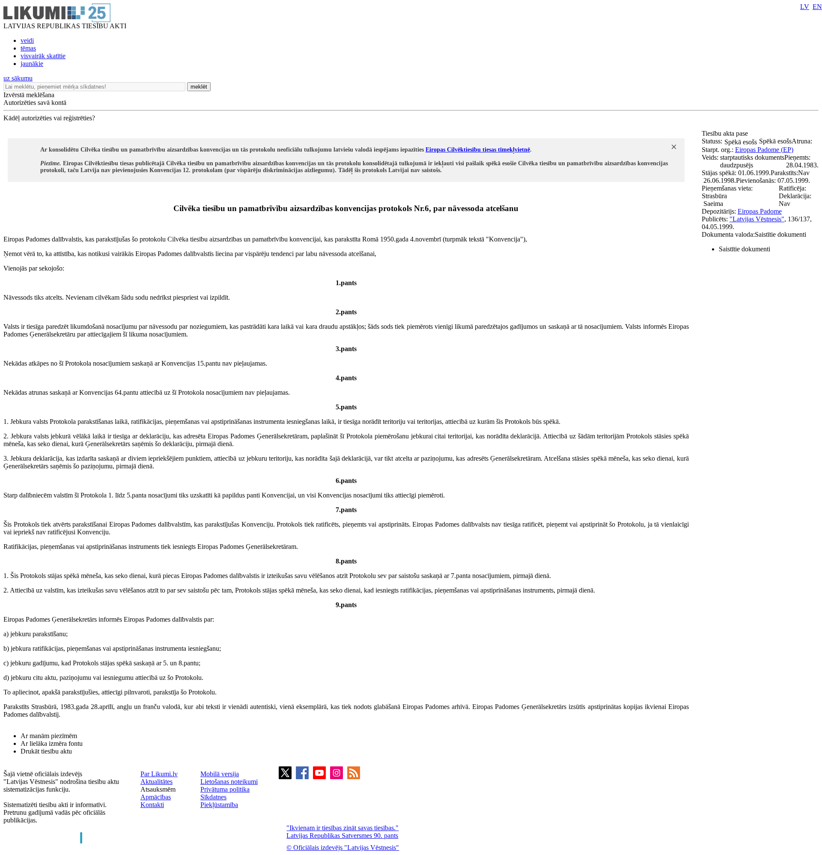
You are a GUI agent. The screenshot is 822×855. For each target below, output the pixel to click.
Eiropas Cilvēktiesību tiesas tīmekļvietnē (478, 149)
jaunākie (32, 63)
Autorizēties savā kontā (34, 102)
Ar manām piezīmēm (49, 735)
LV (804, 6)
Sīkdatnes (213, 797)
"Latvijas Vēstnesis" (757, 219)
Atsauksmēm (158, 789)
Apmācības (155, 797)
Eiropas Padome (760, 211)
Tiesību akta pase (726, 133)
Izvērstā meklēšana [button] (28, 94)
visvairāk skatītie (43, 56)
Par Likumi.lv (159, 774)
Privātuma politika (225, 789)
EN (817, 6)
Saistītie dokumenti (744, 249)
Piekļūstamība (219, 804)
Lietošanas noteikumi (229, 781)
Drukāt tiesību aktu (46, 751)
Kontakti (152, 804)
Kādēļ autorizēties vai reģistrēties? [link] (49, 118)
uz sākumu (18, 78)
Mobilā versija (219, 774)
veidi (27, 40)
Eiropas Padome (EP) (764, 149)
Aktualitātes (156, 781)
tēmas (28, 48)
